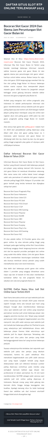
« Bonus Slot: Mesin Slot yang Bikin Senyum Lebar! (23, 414)
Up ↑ (25, 436)
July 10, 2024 (9, 37)
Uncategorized (17, 404)
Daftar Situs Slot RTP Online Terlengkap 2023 (24, 6)
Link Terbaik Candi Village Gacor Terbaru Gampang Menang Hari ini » (24, 421)
